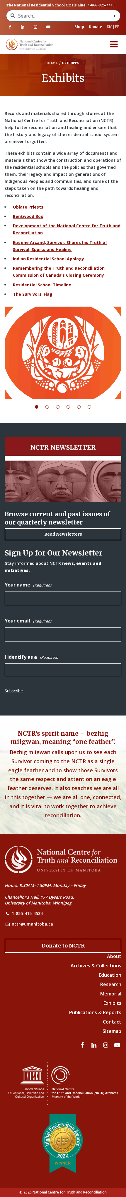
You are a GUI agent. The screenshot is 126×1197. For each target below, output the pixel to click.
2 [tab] (50, 407)
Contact (112, 1022)
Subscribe (14, 691)
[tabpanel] (63, 353)
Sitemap (112, 1031)
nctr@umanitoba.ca (32, 924)
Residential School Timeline (42, 285)
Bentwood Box (28, 216)
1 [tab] (40, 407)
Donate (95, 27)
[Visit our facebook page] (10, 27)
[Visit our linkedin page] (23, 27)
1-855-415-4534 (27, 913)
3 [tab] (61, 407)
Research (110, 984)
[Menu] (114, 44)
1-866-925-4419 (101, 5)
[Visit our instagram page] (35, 27)
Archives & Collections (96, 965)
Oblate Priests (28, 207)
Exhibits (112, 1003)
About (114, 956)
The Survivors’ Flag (32, 294)
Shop (79, 27)
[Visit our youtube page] (48, 27)
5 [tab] (82, 407)
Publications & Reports (95, 1012)
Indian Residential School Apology (48, 259)
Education (110, 975)
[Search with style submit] (115, 16)
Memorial (110, 993)
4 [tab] (72, 407)
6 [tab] (93, 407)
